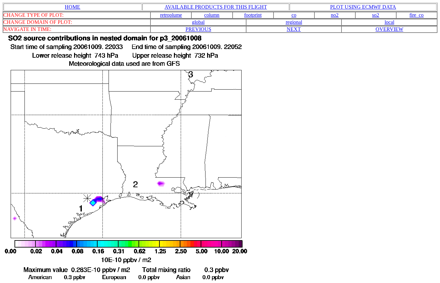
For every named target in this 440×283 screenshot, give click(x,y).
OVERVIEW (389, 29)
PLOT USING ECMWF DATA (363, 7)
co (294, 15)
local (389, 22)
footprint (253, 15)
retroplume (171, 15)
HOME (72, 7)
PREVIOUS (198, 29)
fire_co (416, 15)
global (198, 22)
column (211, 15)
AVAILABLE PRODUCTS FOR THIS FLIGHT (216, 7)
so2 (375, 15)
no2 (335, 15)
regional (294, 22)
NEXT (294, 29)
